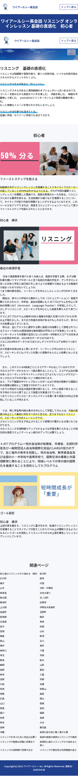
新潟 (42, 636)
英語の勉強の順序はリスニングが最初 (58, 737)
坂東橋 (3, 617)
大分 (42, 722)
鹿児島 (43, 727)
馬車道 (3, 593)
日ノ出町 (44, 597)
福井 (2, 645)
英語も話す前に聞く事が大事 (54, 732)
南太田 (3, 597)
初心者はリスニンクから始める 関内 (18, 573)
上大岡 (3, 607)
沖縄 (2, 732)
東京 (42, 645)
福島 (2, 636)
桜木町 (43, 573)
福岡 (42, 712)
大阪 (2, 684)
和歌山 (43, 688)
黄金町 (3, 602)
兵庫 (42, 684)
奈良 (2, 688)
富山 (2, 641)
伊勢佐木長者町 (47, 607)
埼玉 (2, 655)
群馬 (2, 660)
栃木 (42, 660)
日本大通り (45, 593)
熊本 (2, 722)
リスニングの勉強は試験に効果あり (17, 741)
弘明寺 (43, 602)
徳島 (2, 708)
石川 (42, 641)
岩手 (2, 626)
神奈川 (3, 650)
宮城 (2, 631)
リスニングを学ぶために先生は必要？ (18, 737)
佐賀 (2, 717)
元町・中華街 (46, 588)
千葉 (42, 650)
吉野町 (43, 612)
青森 (42, 621)
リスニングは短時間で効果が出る (16, 750)
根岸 (42, 578)
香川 (2, 712)
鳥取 (2, 693)
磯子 (2, 583)
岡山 (42, 698)
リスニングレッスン (24, 187)
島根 (42, 693)
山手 (2, 588)
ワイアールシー (31, 766)
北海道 (3, 621)
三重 (42, 674)
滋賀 (2, 679)
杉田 (42, 583)
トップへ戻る (68, 7)
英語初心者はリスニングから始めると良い (58, 743)
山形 (42, 631)
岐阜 (2, 674)
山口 (2, 703)
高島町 (3, 612)
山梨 (42, 664)
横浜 (42, 617)
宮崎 (2, 727)
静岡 (2, 664)
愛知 (42, 669)
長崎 (42, 717)
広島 (2, 698)
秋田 (42, 626)
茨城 (42, 655)
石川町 (3, 578)
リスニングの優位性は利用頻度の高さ (58, 750)
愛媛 (42, 703)
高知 (42, 708)
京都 (42, 679)
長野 (2, 669)
